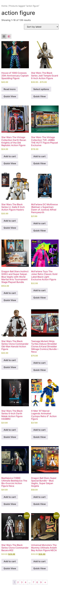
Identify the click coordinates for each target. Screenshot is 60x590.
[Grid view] (3, 36)
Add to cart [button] (10, 156)
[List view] (8, 36)
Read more (10, 89)
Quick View (10, 96)
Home (4, 6)
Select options (41, 89)
